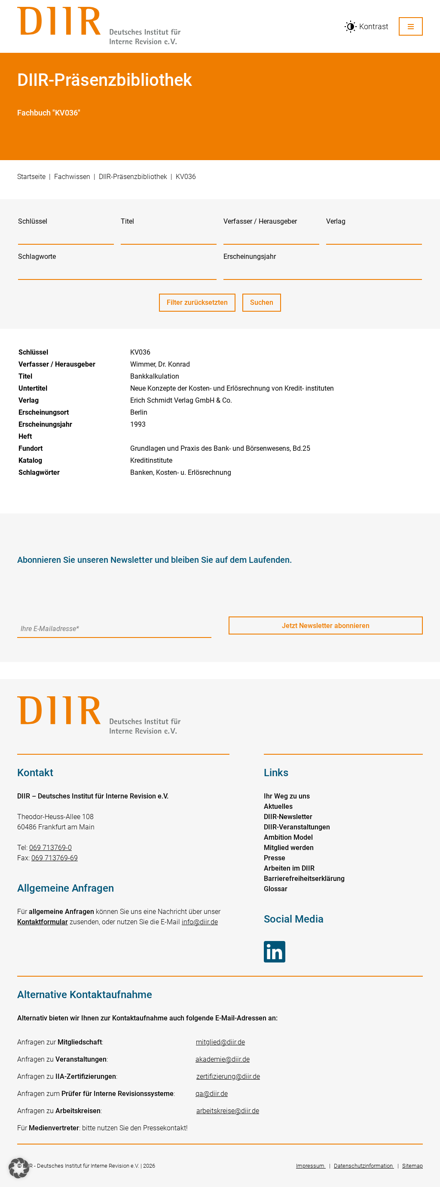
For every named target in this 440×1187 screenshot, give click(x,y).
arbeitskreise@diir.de (227, 1111)
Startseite (31, 177)
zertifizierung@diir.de (228, 1076)
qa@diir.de (212, 1094)
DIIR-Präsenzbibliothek (133, 177)
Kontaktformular (42, 922)
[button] (19, 1168)
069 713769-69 (54, 858)
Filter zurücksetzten (197, 302)
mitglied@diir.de (220, 1042)
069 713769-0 (50, 848)
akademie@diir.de (223, 1059)
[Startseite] (175, 26)
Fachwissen (72, 177)
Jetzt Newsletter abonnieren (326, 626)
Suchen (265, 305)
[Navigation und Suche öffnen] (411, 26)
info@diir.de (200, 922)
